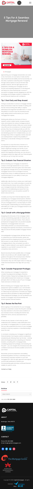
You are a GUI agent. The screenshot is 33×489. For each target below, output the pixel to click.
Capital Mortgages (19, 480)
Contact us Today (6, 369)
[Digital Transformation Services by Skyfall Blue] (19, 484)
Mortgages (8, 72)
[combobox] (16, 394)
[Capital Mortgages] (12, 3)
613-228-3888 (11, 399)
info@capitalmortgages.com (13, 443)
